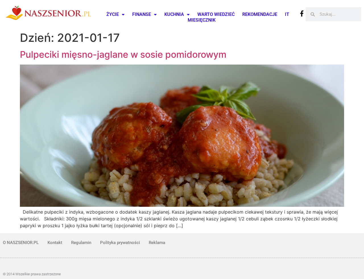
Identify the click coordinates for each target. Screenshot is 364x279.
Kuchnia (174, 14)
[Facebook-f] (302, 13)
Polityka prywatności (120, 242)
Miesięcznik (202, 20)
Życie (112, 14)
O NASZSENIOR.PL (21, 242)
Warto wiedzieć (216, 14)
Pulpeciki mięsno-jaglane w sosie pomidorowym (123, 54)
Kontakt (54, 242)
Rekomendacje (259, 14)
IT (287, 14)
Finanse (141, 14)
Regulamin (81, 242)
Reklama (157, 242)
